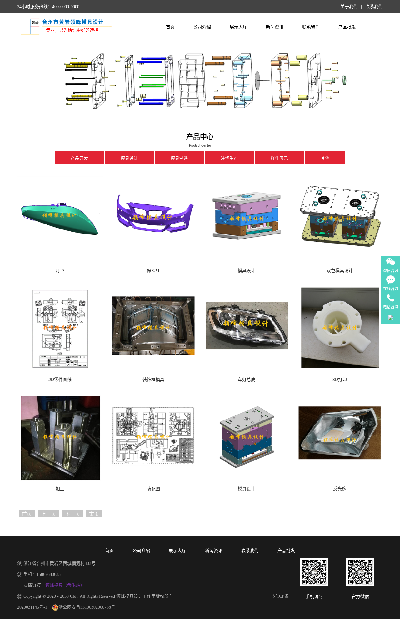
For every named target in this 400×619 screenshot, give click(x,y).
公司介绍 (202, 27)
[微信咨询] (390, 259)
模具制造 (179, 158)
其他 (325, 158)
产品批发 (347, 27)
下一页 (72, 513)
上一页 (48, 513)
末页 (94, 513)
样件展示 (279, 158)
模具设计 (129, 158)
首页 (170, 27)
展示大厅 (238, 27)
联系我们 (311, 27)
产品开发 (79, 158)
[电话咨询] (390, 296)
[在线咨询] (390, 278)
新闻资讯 (274, 27)
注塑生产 (229, 158)
